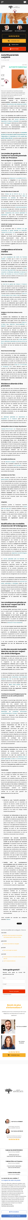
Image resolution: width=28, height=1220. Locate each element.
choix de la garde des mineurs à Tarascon (15, 284)
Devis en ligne (15, 49)
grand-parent (4, 479)
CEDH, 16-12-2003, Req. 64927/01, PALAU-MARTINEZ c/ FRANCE (14, 324)
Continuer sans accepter (7, 1206)
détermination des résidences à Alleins (17, 104)
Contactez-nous (13, 41)
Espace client (14, 45)
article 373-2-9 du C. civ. (8, 429)
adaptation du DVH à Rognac (19, 553)
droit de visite (17, 465)
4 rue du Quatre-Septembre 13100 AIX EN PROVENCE (14, 1166)
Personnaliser (15, 1212)
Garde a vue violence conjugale (11, 943)
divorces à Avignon (10, 461)
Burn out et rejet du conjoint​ (10, 950)
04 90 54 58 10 (14, 36)
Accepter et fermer (14, 1216)
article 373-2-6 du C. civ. (8, 232)
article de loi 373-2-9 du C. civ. (15, 194)
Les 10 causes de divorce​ (9, 961)
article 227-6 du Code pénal (14, 622)
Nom (4, 978)
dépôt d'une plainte (14, 684)
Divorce (8, 919)
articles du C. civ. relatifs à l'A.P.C (17, 178)
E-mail (5, 984)
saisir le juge (7, 123)
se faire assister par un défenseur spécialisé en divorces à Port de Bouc (14, 341)
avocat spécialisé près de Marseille (13, 559)
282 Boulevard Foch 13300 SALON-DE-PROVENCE (14, 1155)
